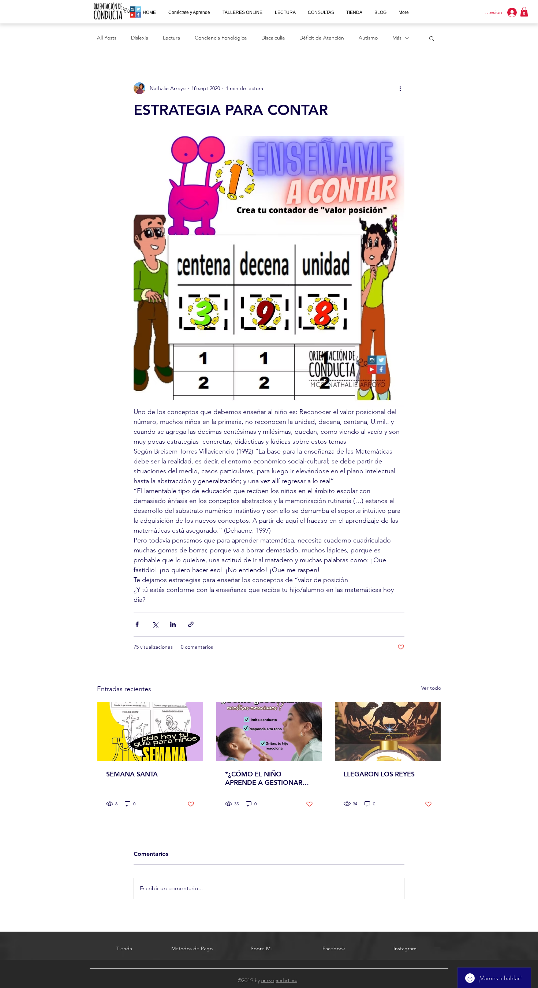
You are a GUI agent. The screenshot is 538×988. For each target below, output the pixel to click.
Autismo (368, 37)
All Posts (106, 37)
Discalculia (273, 37)
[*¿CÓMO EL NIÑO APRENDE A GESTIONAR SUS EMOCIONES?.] (269, 731)
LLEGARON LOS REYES (379, 774)
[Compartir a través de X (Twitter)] (155, 624)
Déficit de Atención (321, 37)
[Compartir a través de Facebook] (137, 624)
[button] (321, 12)
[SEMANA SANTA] (150, 731)
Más (396, 37)
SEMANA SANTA (132, 774)
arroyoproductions (279, 980)
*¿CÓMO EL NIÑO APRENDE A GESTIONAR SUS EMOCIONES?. (263, 778)
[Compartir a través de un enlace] (190, 624)
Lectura (171, 37)
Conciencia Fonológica (221, 37)
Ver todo (431, 688)
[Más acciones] (400, 88)
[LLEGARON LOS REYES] (388, 731)
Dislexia (139, 37)
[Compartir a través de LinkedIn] (172, 624)
